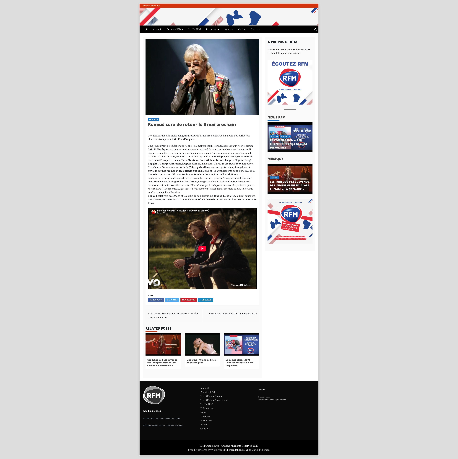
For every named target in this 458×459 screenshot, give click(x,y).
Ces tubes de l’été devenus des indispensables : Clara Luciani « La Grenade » (162, 362)
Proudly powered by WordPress (206, 449)
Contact (255, 29)
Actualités (206, 420)
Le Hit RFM (194, 29)
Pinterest (189, 299)
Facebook (156, 299)
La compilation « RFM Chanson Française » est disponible (239, 362)
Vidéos (241, 29)
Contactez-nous (264, 397)
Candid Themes (260, 449)
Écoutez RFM (174, 29)
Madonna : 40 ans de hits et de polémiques (202, 361)
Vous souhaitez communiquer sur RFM (272, 400)
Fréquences (212, 29)
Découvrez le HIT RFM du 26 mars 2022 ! (231, 313)
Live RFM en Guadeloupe (214, 400)
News (228, 29)
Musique (153, 119)
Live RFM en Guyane (211, 396)
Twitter (172, 299)
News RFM (277, 117)
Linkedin (206, 299)
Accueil (157, 29)
